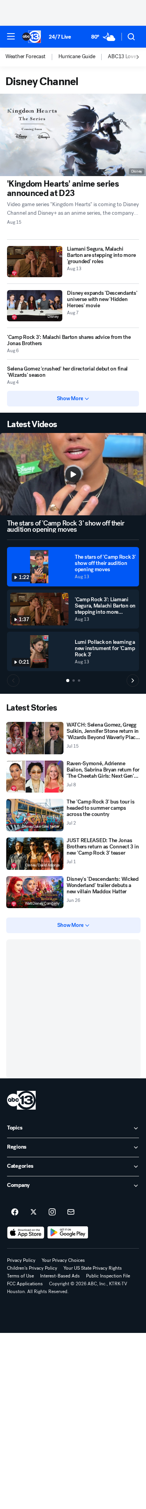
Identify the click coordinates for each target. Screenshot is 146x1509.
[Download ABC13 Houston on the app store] (25, 1232)
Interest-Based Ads (60, 1276)
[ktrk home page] (21, 1100)
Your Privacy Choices (63, 1260)
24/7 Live (60, 37)
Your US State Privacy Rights (92, 1268)
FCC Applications (25, 1283)
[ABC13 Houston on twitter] (33, 1212)
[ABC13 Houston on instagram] (52, 1212)
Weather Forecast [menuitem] (25, 56)
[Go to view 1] (67, 680)
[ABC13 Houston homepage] (31, 36)
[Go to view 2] (73, 680)
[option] (31, 57)
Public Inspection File (108, 1276)
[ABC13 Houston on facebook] (15, 1212)
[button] (11, 36)
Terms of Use (20, 1276)
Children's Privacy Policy (32, 1268)
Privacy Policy (21, 1260)
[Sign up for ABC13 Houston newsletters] (71, 1212)
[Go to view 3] (79, 680)
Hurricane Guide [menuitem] (76, 56)
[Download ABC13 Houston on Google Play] (67, 1232)
